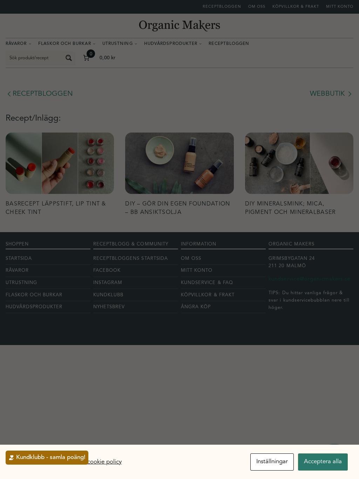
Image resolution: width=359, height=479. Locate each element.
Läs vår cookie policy (94, 462)
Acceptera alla (323, 462)
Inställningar (272, 462)
